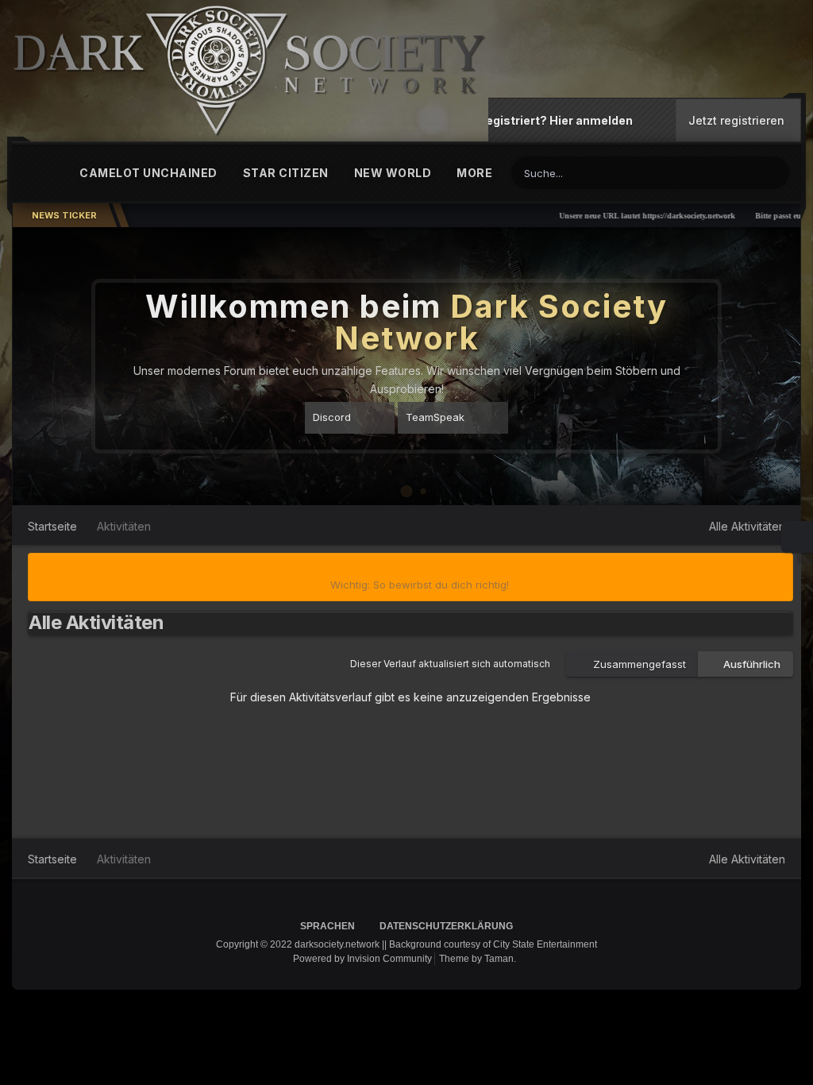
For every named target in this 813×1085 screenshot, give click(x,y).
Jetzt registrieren (736, 121)
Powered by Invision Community (362, 958)
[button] (745, 366)
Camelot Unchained (148, 173)
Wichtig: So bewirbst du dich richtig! (419, 584)
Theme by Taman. (477, 958)
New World (393, 173)
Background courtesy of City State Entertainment (493, 944)
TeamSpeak (435, 417)
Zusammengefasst (636, 664)
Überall (721, 173)
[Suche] (774, 171)
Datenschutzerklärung (446, 926)
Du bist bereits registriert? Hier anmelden (516, 120)
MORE (474, 173)
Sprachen (328, 926)
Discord (332, 417)
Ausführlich (749, 664)
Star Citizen (286, 173)
